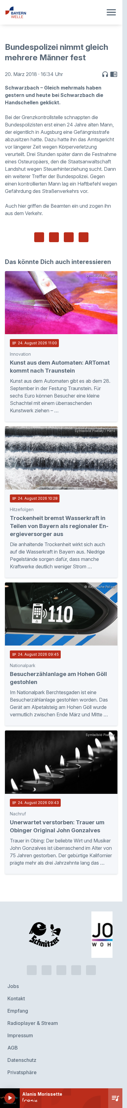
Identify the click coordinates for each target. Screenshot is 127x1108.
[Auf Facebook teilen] (39, 237)
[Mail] (91, 970)
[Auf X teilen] (54, 237)
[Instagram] (76, 970)
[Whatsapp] (46, 970)
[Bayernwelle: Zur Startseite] (54, 12)
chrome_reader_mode (113, 74)
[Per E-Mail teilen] (83, 237)
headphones (105, 74)
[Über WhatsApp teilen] (69, 237)
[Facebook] (61, 970)
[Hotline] (32, 970)
